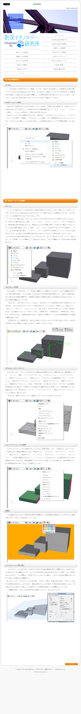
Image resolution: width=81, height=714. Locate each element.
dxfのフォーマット (59, 56)
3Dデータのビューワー (59, 61)
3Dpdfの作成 (59, 65)
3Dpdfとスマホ (22, 69)
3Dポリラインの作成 (59, 52)
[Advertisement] (40, 92)
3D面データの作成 (22, 56)
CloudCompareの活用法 (59, 44)
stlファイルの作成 (22, 61)
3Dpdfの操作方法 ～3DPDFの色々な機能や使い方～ (39, 669)
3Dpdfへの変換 (22, 65)
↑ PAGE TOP (71, 664)
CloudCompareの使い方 (59, 40)
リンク (22, 73)
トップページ (59, 35)
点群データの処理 (59, 48)
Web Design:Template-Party (40, 671)
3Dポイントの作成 (22, 52)
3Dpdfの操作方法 (59, 69)
